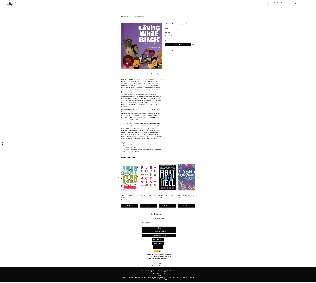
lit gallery (164, 279)
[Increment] (172, 35)
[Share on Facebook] (166, 51)
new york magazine (151, 277)
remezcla (173, 277)
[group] (158, 185)
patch (145, 277)
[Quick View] (129, 177)
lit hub (168, 279)
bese (169, 277)
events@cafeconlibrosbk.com (161, 258)
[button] (157, 251)
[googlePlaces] (2, 142)
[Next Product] (197, 177)
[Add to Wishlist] (193, 44)
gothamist (147, 279)
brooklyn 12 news (127, 277)
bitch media (185, 277)
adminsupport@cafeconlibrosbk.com (162, 256)
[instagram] (2, 145)
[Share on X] (173, 51)
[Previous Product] (119, 177)
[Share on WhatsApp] (170, 51)
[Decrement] (167, 35)
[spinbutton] (169, 35)
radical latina (179, 277)
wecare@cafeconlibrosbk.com (163, 254)
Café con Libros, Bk (158, 214)
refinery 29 (192, 277)
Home (123, 16)
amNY (133, 277)
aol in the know (139, 277)
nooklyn (159, 279)
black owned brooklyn (162, 277)
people (172, 279)
